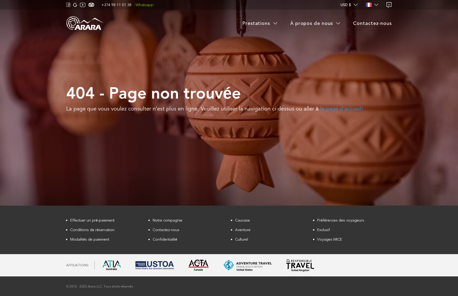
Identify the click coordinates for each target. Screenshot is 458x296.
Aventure (242, 229)
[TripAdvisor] (91, 5)
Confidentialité (165, 239)
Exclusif (323, 229)
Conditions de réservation (92, 229)
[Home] (84, 23)
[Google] (75, 5)
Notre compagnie (167, 220)
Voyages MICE (329, 239)
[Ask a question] (389, 5)
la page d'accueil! (341, 108)
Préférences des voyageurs (340, 220)
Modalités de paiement (89, 239)
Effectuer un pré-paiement (92, 220)
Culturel (241, 239)
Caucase (242, 220)
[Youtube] (83, 5)
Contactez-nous (166, 229)
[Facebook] (68, 5)
